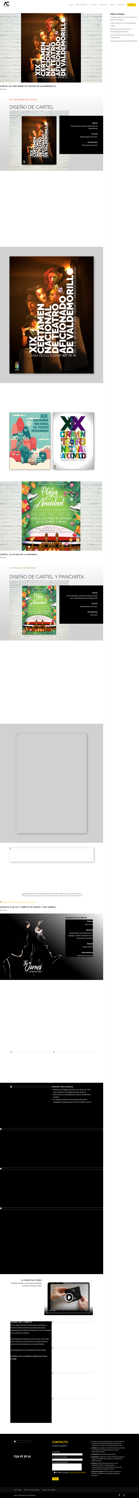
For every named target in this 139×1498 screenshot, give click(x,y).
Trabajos (102, 5)
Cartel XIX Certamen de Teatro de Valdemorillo (28, 86)
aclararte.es (95, 1441)
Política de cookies (48, 1490)
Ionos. (105, 1457)
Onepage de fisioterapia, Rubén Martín (123, 41)
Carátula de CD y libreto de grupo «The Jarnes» (28, 907)
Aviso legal (18, 1490)
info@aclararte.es (97, 1467)
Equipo (94, 5)
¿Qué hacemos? (81, 5)
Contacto (121, 5)
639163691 (131, 5)
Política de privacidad (32, 1490)
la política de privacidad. (77, 1472)
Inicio (71, 5)
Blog (113, 5)
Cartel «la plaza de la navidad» (19, 554)
